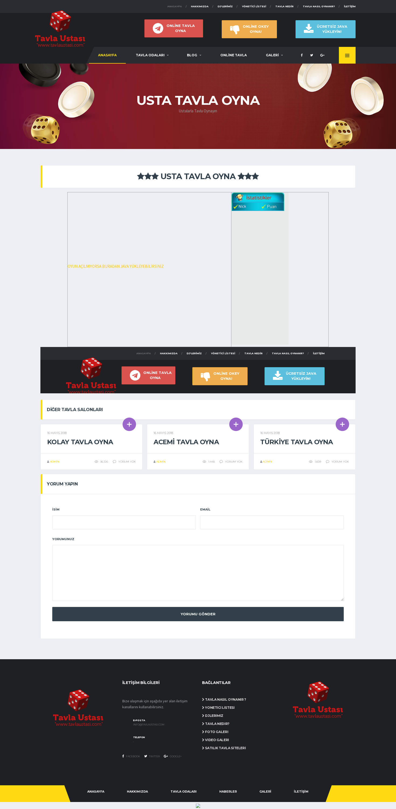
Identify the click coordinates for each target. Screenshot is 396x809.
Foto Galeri (216, 732)
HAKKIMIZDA (137, 791)
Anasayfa (174, 6)
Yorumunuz (63, 539)
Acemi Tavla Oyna (186, 442)
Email (205, 509)
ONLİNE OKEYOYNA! (256, 29)
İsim (56, 509)
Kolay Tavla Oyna (80, 442)
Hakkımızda (200, 6)
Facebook (133, 756)
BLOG (192, 55)
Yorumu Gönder (198, 614)
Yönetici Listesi (254, 6)
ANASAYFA (107, 55)
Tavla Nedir (284, 6)
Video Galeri (216, 740)
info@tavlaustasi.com (148, 724)
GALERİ (272, 55)
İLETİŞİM (301, 791)
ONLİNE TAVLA (233, 55)
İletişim (350, 6)
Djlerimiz (213, 716)
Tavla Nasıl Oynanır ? (225, 699)
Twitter (154, 756)
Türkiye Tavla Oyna (296, 442)
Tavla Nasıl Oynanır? (319, 6)
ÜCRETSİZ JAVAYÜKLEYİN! (332, 29)
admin (54, 461)
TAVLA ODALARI (150, 55)
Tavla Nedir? (217, 724)
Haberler (228, 791)
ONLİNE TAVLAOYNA (180, 28)
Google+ (175, 756)
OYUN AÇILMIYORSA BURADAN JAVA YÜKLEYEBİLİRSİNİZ (116, 266)
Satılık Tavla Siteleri (225, 748)
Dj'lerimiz (225, 6)
